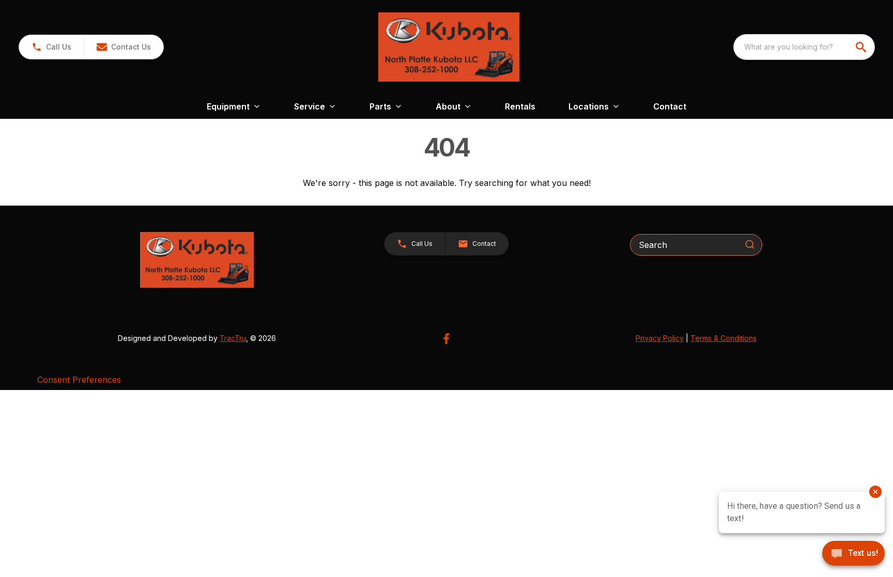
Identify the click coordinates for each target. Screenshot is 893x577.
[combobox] (804, 47)
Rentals (520, 106)
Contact (669, 106)
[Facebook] (446, 338)
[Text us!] (853, 554)
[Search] (750, 244)
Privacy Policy (660, 338)
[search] (862, 47)
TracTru (233, 338)
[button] (51, 47)
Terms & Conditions (723, 338)
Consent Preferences (79, 380)
